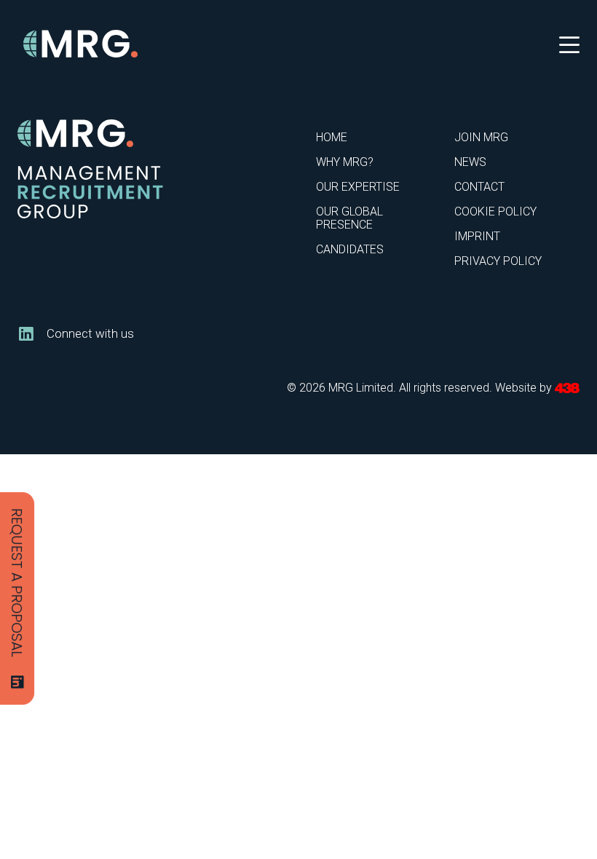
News (470, 162)
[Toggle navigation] (569, 44)
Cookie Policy (495, 211)
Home (331, 137)
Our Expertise (358, 187)
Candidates (350, 249)
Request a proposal (17, 582)
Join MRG (481, 137)
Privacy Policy (498, 261)
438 (567, 388)
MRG (81, 44)
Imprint (477, 236)
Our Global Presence (349, 218)
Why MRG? (344, 162)
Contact (479, 187)
